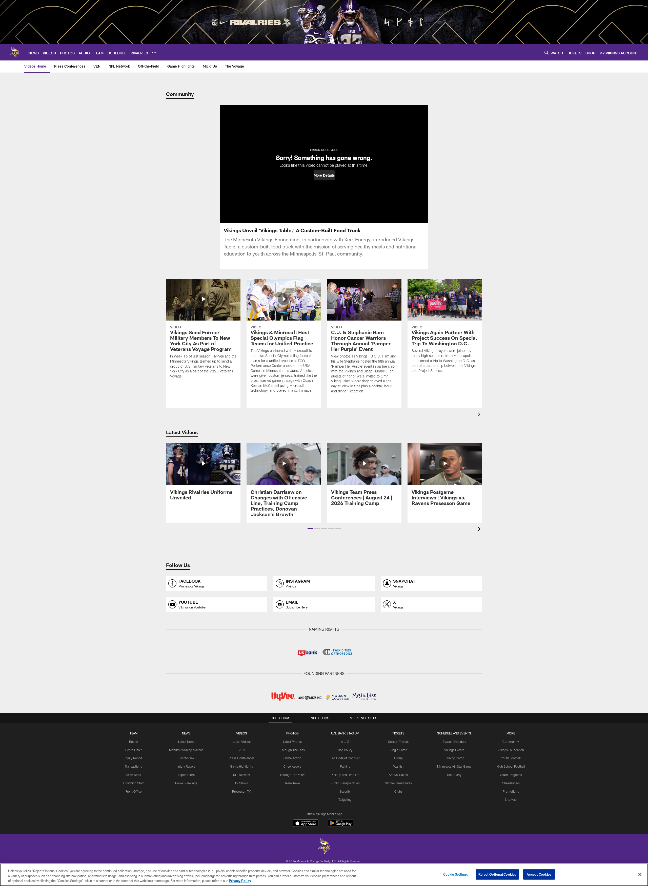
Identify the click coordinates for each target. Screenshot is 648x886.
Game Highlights (241, 766)
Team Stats (133, 774)
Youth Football (511, 758)
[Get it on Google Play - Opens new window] (340, 825)
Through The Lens (292, 750)
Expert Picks (186, 774)
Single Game (398, 750)
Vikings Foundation (511, 750)
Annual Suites (398, 774)
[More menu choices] (154, 53)
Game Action (292, 758)
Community (510, 741)
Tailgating (345, 799)
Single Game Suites (398, 783)
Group (398, 758)
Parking (345, 766)
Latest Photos (292, 741)
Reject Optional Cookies (497, 874)
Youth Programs (511, 774)
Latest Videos (241, 741)
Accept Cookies (539, 874)
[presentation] (480, 415)
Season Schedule (454, 741)
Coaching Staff (133, 783)
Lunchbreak (186, 758)
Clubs (398, 791)
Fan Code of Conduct (345, 758)
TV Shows (242, 783)
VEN (242, 750)
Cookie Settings (455, 874)
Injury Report (133, 758)
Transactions (133, 766)
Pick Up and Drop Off (345, 774)
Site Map (511, 799)
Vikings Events (454, 750)
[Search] (546, 52)
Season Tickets (398, 741)
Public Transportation (345, 783)
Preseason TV (241, 791)
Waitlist (398, 766)
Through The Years (292, 774)
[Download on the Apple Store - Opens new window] (305, 823)
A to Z (345, 741)
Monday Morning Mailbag (186, 750)
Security (345, 791)
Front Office (133, 791)
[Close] (639, 874)
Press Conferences (241, 758)
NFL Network (241, 774)
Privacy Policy (240, 881)
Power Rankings (186, 783)
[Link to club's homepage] (14, 52)
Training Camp (454, 758)
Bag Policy (345, 750)
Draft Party (454, 774)
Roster (133, 741)
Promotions (511, 791)
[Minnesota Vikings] (324, 846)
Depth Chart (133, 750)
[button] (324, 175)
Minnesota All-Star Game (454, 766)
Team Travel (292, 783)
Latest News (186, 741)
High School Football (511, 766)
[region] (324, 874)
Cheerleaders (292, 766)
